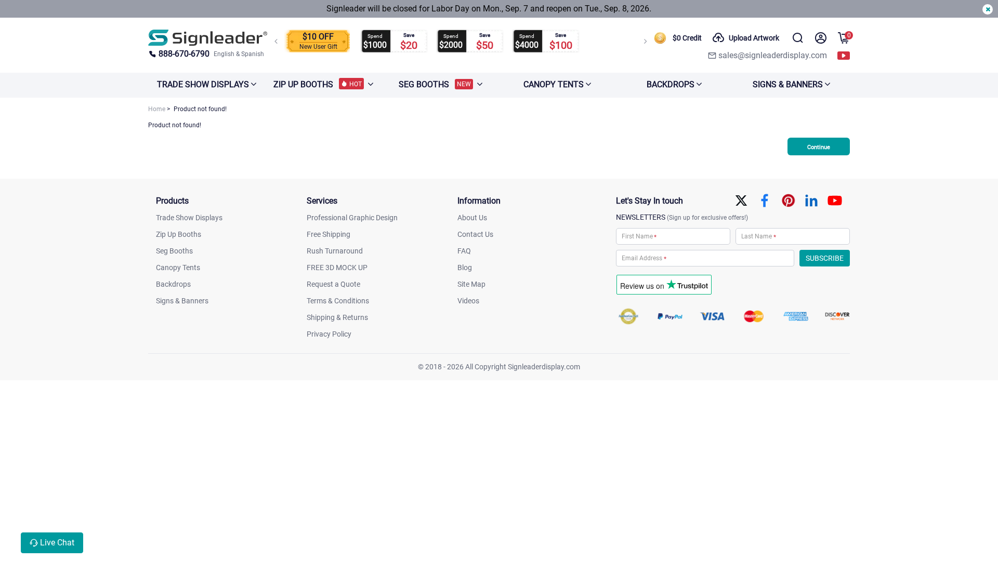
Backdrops (173, 284)
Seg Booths (174, 251)
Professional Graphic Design (352, 217)
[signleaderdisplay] (208, 38)
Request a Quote (333, 284)
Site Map (471, 284)
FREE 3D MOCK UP (337, 267)
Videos (468, 301)
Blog (464, 267)
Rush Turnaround (335, 251)
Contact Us (475, 234)
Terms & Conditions (338, 301)
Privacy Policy (329, 334)
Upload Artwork (754, 38)
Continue (818, 147)
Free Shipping (328, 234)
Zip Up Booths (178, 234)
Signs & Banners (182, 301)
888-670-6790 (184, 54)
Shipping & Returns (337, 317)
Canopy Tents (178, 267)
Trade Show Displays (189, 217)
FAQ (464, 251)
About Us (472, 217)
